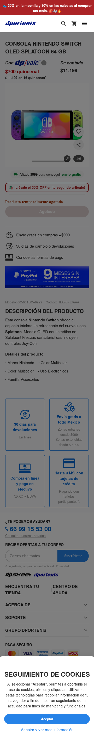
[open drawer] (84, 24)
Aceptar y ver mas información (47, 729)
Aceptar (47, 719)
